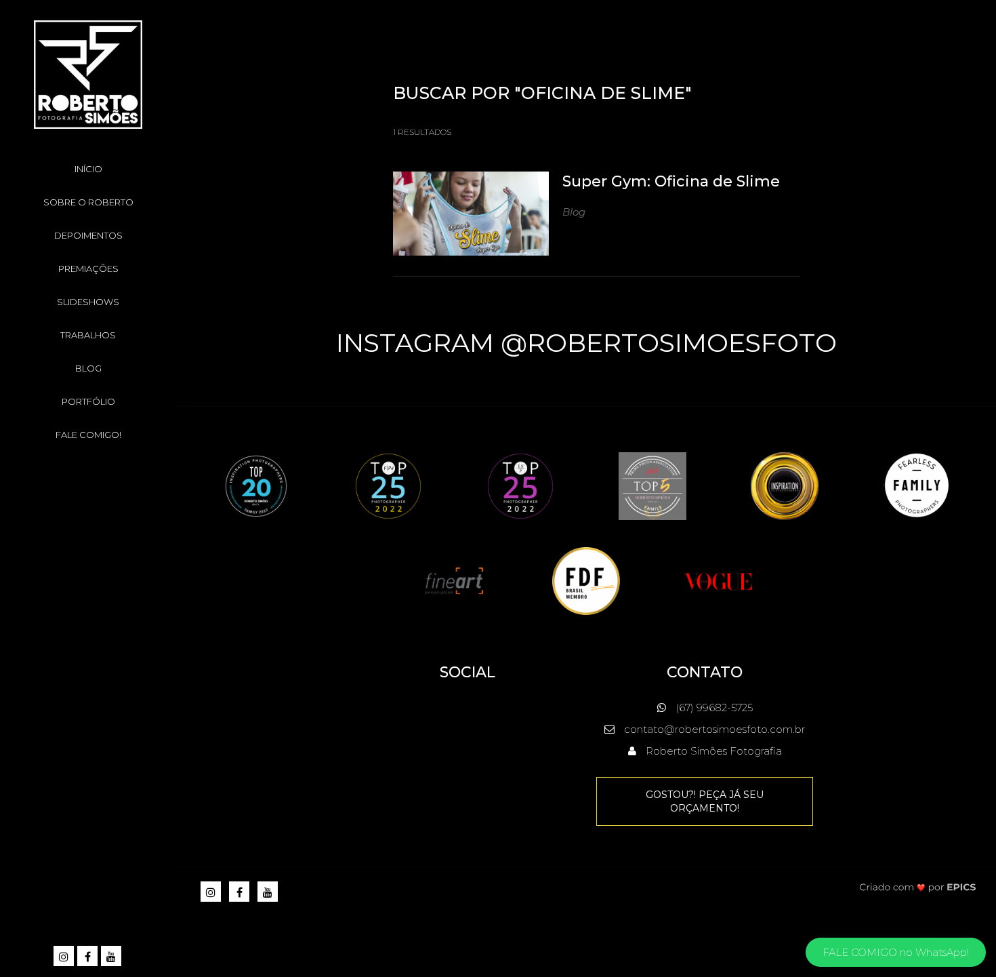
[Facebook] (88, 957)
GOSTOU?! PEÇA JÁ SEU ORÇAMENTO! (705, 801)
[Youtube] (112, 957)
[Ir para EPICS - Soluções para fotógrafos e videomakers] (918, 886)
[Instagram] (65, 957)
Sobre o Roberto (88, 202)
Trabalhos (88, 335)
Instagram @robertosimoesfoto (586, 343)
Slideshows (88, 301)
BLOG (88, 368)
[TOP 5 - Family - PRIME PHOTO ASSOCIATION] (652, 485)
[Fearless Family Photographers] (916, 485)
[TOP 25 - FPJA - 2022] (388, 485)
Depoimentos (88, 235)
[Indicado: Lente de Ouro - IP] (784, 485)
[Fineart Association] (454, 580)
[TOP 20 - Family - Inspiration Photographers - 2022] (256, 485)
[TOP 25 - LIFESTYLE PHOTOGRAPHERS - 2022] (520, 485)
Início (88, 168)
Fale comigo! (88, 434)
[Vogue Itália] (718, 580)
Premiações (88, 268)
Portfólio (88, 401)
